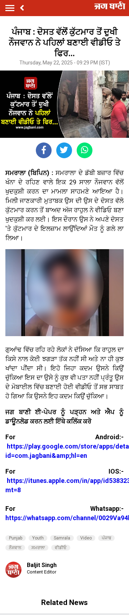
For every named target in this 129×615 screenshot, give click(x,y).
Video (86, 538)
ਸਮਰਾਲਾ (38, 547)
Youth (38, 538)
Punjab (15, 538)
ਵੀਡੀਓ (61, 547)
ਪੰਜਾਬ (106, 538)
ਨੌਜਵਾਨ (15, 547)
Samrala (62, 538)
